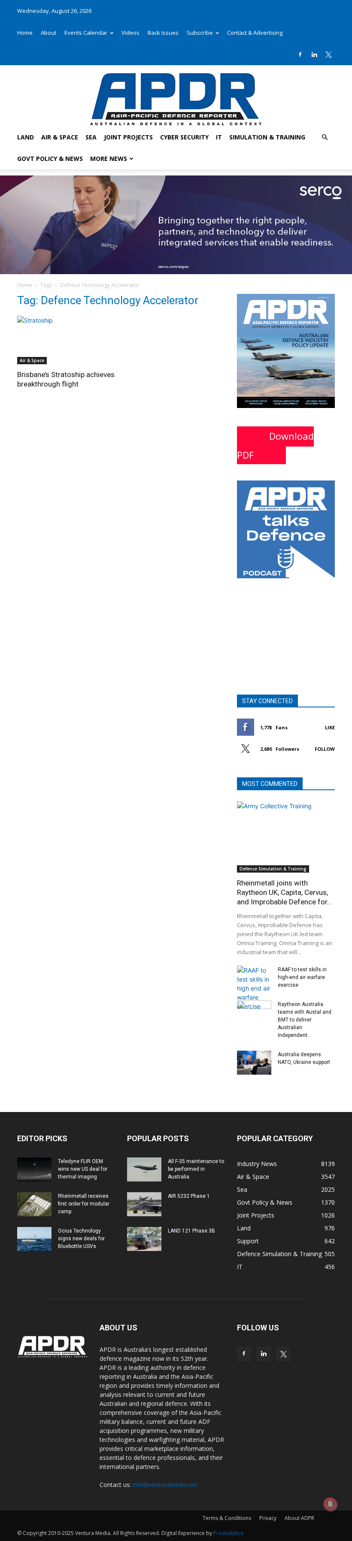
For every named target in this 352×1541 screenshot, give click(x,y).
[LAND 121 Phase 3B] (144, 1239)
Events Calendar (85, 32)
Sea (91, 137)
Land (25, 137)
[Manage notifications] (330, 1504)
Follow (325, 749)
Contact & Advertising (254, 32)
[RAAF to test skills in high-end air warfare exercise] (254, 988)
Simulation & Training (267, 137)
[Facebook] (300, 54)
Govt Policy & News (50, 158)
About (48, 32)
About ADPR (299, 1518)
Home (25, 32)
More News (108, 158)
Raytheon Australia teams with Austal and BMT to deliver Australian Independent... (304, 1019)
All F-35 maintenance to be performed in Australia (196, 1169)
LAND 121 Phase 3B (191, 1231)
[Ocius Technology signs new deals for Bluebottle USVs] (34, 1239)
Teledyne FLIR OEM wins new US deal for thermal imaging (82, 1169)
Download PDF (275, 445)
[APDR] (176, 96)
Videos (130, 32)
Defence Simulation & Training (273, 869)
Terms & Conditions (227, 1518)
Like (330, 727)
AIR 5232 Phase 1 (189, 1196)
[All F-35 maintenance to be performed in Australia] (144, 1169)
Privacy (267, 1518)
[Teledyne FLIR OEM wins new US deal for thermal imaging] (34, 1169)
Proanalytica (228, 1533)
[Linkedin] (314, 54)
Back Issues (163, 32)
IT (219, 137)
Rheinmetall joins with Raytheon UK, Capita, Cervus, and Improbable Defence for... (284, 892)
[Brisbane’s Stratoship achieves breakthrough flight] (66, 340)
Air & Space (59, 137)
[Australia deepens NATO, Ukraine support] (254, 1063)
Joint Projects (128, 137)
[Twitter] (328, 54)
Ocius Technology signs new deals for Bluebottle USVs (81, 1238)
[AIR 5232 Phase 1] (144, 1204)
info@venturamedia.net (165, 1485)
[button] (324, 137)
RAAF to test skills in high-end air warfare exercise (302, 977)
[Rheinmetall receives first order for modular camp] (34, 1204)
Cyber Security (184, 137)
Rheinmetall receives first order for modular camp (83, 1204)
